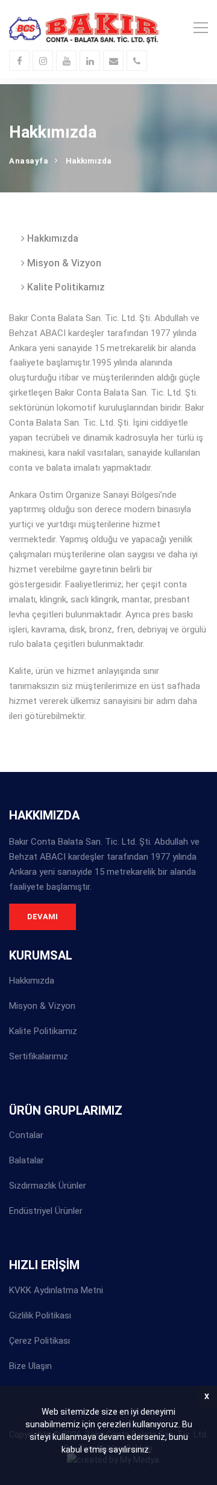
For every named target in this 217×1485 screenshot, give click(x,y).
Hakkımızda (51, 238)
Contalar (26, 1135)
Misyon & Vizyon (63, 263)
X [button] (206, 1396)
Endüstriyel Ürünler (46, 1210)
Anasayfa (28, 160)
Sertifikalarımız (38, 1056)
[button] (154, 1451)
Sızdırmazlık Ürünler (47, 1185)
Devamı (42, 916)
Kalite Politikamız (65, 287)
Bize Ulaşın (30, 1366)
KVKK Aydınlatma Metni (56, 1290)
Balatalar (26, 1160)
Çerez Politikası (39, 1340)
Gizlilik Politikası (40, 1315)
